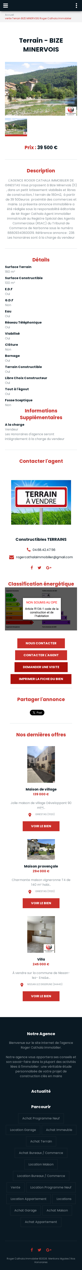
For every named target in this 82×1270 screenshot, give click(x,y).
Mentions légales (58, 1258)
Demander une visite (41, 667)
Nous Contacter (41, 643)
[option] (41, 89)
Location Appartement (29, 1199)
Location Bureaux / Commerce (41, 1176)
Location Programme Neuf (50, 1187)
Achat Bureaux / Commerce (41, 1153)
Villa (41, 959)
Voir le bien (41, 826)
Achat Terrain (41, 1141)
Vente (15, 1187)
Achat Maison (57, 1210)
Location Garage (23, 1130)
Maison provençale (41, 866)
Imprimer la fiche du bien (41, 679)
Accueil (9, 14)
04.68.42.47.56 (44, 549)
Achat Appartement (41, 1222)
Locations (64, 1199)
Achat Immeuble (59, 1130)
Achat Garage (25, 1210)
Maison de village (41, 789)
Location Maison (41, 1164)
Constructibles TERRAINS (41, 539)
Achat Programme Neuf (41, 1118)
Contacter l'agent (41, 655)
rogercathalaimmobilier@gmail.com (44, 557)
